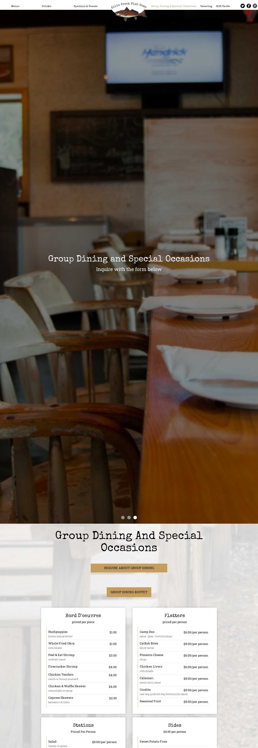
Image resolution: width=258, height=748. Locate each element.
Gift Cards (223, 6)
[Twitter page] (243, 5)
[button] (255, 521)
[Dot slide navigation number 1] (123, 517)
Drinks (46, 6)
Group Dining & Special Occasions (173, 6)
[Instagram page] (255, 5)
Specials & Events (86, 6)
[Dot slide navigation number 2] (129, 517)
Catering (206, 6)
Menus (15, 6)
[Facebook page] (249, 5)
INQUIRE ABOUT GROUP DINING (129, 568)
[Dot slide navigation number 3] (135, 517)
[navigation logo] (129, 11)
